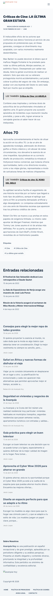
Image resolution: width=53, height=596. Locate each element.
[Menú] (49, 4)
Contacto (33, 593)
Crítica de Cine (20, 248)
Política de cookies (41, 590)
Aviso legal (21, 593)
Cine (25, 29)
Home (6, 590)
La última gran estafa (14, 253)
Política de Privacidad (20, 590)
